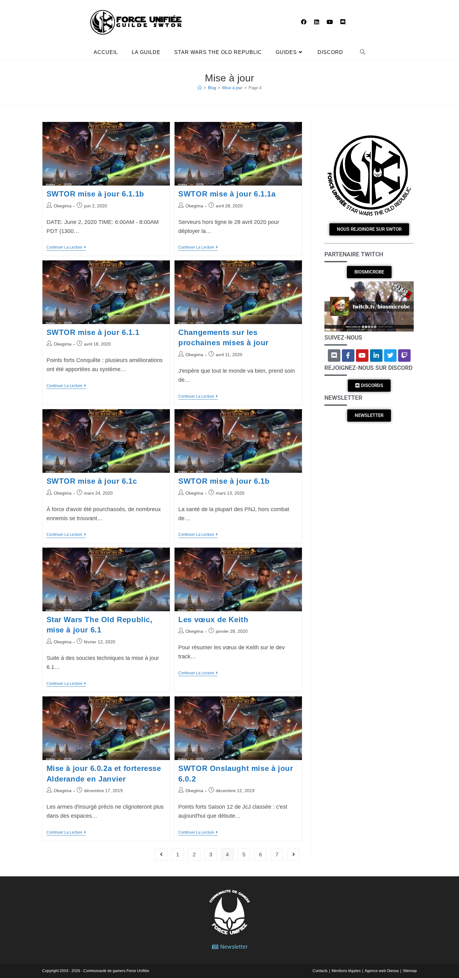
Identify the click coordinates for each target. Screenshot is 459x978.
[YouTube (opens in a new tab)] (329, 22)
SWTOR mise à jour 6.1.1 (93, 332)
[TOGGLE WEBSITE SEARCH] (362, 52)
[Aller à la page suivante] (293, 854)
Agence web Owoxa (382, 971)
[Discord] (334, 355)
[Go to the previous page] (161, 854)
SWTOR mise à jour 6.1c (92, 481)
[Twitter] (390, 355)
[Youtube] (362, 355)
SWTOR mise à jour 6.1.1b (95, 194)
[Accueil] (200, 87)
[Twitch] (404, 355)
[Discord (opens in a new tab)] (343, 22)
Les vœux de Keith (213, 619)
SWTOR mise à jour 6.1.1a (226, 194)
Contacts (320, 971)
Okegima (63, 205)
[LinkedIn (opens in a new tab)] (317, 22)
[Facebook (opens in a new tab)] (304, 22)
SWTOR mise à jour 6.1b (223, 481)
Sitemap (410, 971)
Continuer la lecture (66, 247)
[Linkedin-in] (376, 355)
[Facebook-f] (348, 355)
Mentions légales (346, 971)
